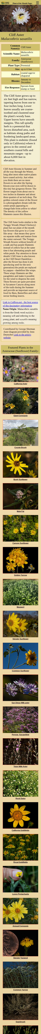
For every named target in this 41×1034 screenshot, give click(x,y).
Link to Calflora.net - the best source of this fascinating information (20, 304)
